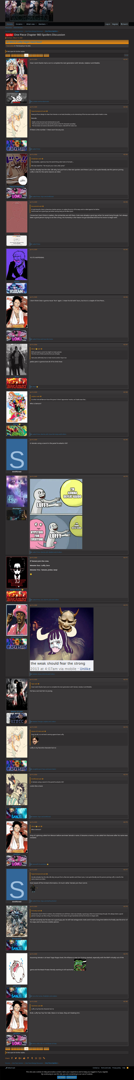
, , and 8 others (49, 434)
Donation (19, 24)
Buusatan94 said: (36, 206)
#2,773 (126, 679)
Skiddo (16, 281)
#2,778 (126, 906)
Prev (8, 55)
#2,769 (126, 440)
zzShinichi (17, 986)
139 (26, 55)
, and (42, 196)
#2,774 (126, 727)
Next (46, 55)
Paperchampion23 (17, 186)
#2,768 (126, 392)
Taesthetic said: (36, 1006)
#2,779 (126, 954)
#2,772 (126, 605)
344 (41, 55)
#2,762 (126, 107)
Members (42, 24)
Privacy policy (116, 1068)
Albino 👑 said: (35, 349)
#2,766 (126, 297)
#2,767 (126, 344)
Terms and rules (106, 1068)
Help (123, 1068)
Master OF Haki (17, 711)
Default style (11, 1068)
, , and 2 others (44, 722)
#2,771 (126, 557)
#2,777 (126, 870)
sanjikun (16, 329)
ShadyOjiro (16, 806)
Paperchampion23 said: (38, 111)
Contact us (96, 1068)
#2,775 (126, 774)
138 (22, 55)
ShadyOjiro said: (36, 159)
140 (30, 55)
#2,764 (126, 202)
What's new (30, 24)
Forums (10, 24)
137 (18, 55)
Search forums (18, 28)
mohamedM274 (17, 637)
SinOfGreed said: (36, 779)
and (40, 101)
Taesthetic (17, 139)
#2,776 (126, 822)
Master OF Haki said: (37, 731)
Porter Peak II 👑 (16, 589)
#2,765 (126, 249)
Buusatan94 (17, 938)
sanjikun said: (35, 396)
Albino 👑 (17, 424)
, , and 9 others (45, 600)
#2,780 (126, 1001)
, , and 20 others (47, 552)
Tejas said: (34, 684)
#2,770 (126, 476)
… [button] (14, 55)
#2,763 (126, 154)
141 (34, 55)
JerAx (17, 376)
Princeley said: (35, 911)
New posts (8, 28)
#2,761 (126, 59)
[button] (24, 24)
